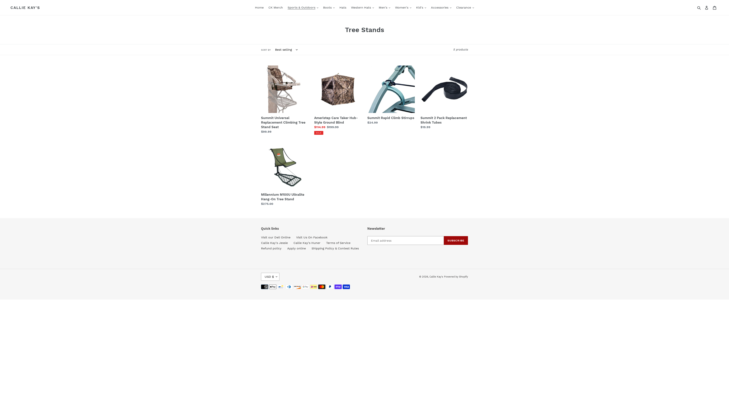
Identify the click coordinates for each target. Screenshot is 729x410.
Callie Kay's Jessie (274, 243)
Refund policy (271, 248)
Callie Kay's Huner (306, 243)
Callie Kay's (25, 7)
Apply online (296, 248)
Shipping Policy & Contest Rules (335, 248)
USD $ (269, 276)
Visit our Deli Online (275, 237)
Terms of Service (338, 243)
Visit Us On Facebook (311, 237)
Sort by (266, 50)
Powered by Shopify (456, 276)
